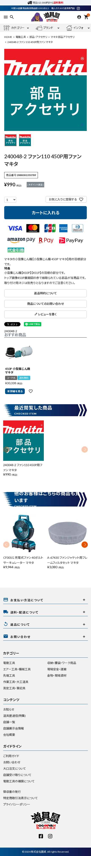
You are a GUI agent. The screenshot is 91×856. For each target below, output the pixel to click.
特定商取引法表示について (20, 798)
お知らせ (8, 709)
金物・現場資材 (56, 675)
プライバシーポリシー (16, 804)
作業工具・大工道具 (15, 682)
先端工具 (9, 675)
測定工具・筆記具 (14, 688)
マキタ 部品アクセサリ (62, 37)
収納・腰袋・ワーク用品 (61, 663)
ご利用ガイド (11, 756)
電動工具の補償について (19, 781)
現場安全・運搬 (56, 669)
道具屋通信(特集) (14, 715)
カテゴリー (18, 27)
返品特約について (45, 293)
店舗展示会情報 (13, 728)
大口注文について (14, 768)
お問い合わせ (11, 762)
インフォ (78, 27)
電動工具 (21, 37)
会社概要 (9, 734)
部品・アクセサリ (38, 37)
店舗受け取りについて (17, 775)
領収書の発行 (12, 791)
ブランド (48, 27)
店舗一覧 (9, 722)
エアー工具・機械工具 (17, 669)
